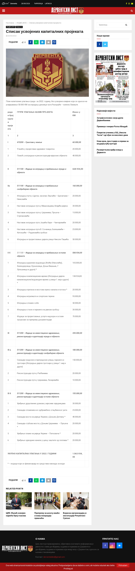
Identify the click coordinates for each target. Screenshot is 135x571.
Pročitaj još (68, 569)
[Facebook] (105, 545)
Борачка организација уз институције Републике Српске (74, 515)
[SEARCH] (126, 25)
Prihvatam (123, 565)
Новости (19, 27)
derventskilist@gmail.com (54, 557)
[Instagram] (112, 545)
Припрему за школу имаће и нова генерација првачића (47, 515)
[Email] (119, 545)
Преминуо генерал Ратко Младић (112, 126)
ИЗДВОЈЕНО (11, 27)
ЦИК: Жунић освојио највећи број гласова (16, 514)
